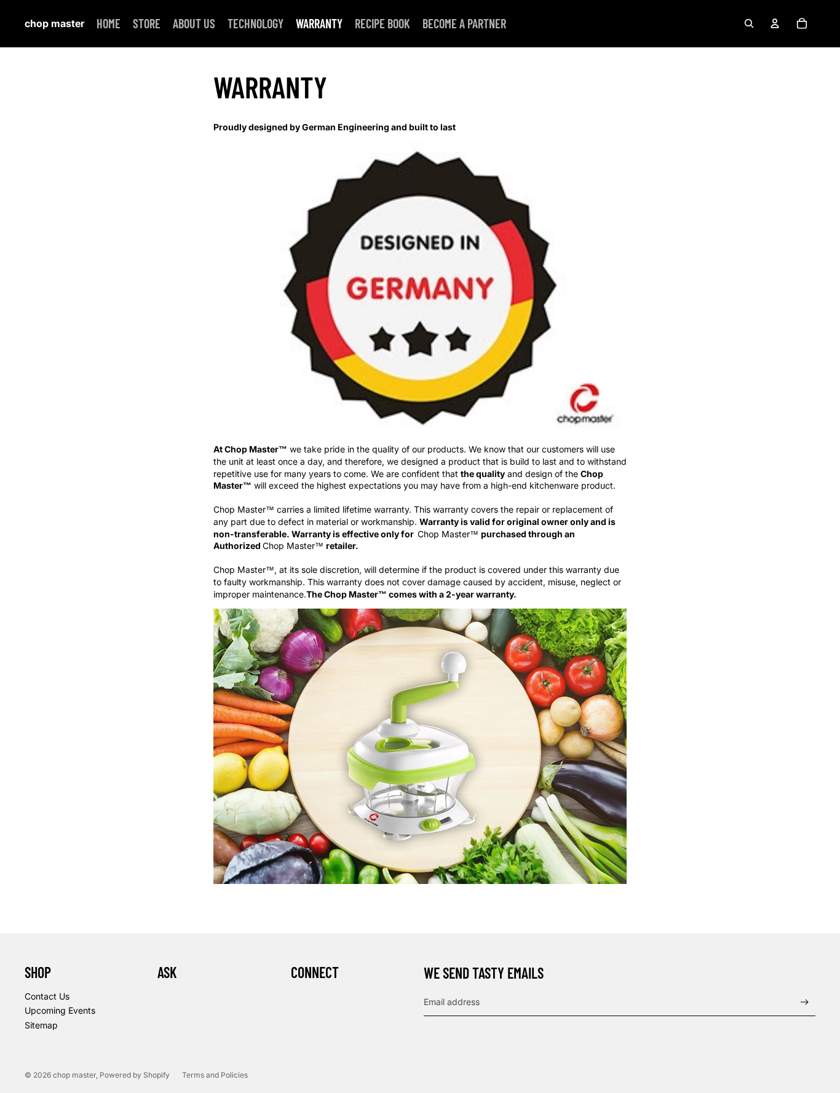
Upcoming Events (60, 1010)
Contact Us (47, 996)
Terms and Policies (215, 1074)
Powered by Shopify (135, 1074)
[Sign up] (804, 1002)
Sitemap (41, 1025)
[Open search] (749, 23)
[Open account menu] (774, 23)
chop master (74, 1074)
